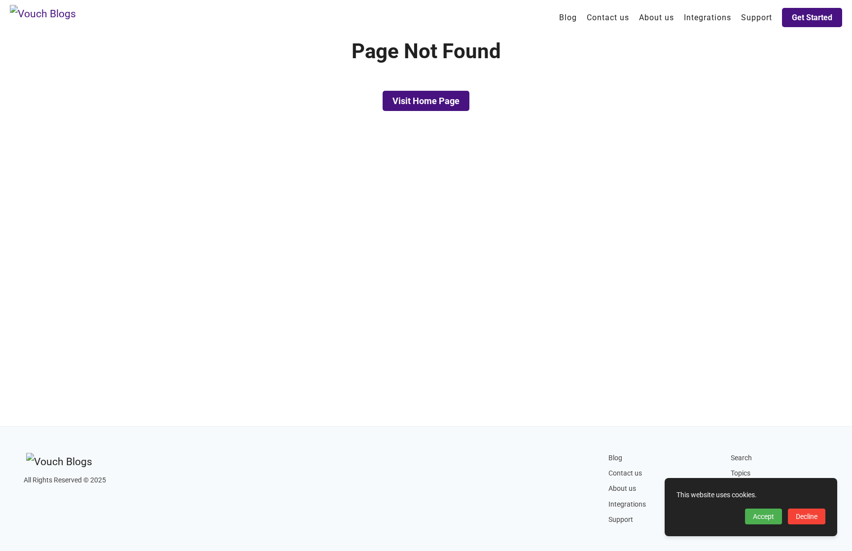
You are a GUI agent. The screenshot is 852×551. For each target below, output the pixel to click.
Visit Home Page (426, 101)
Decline (806, 516)
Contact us (625, 473)
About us (622, 488)
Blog (615, 458)
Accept (763, 516)
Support (620, 519)
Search (741, 458)
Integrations (627, 504)
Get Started (812, 17)
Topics (740, 473)
